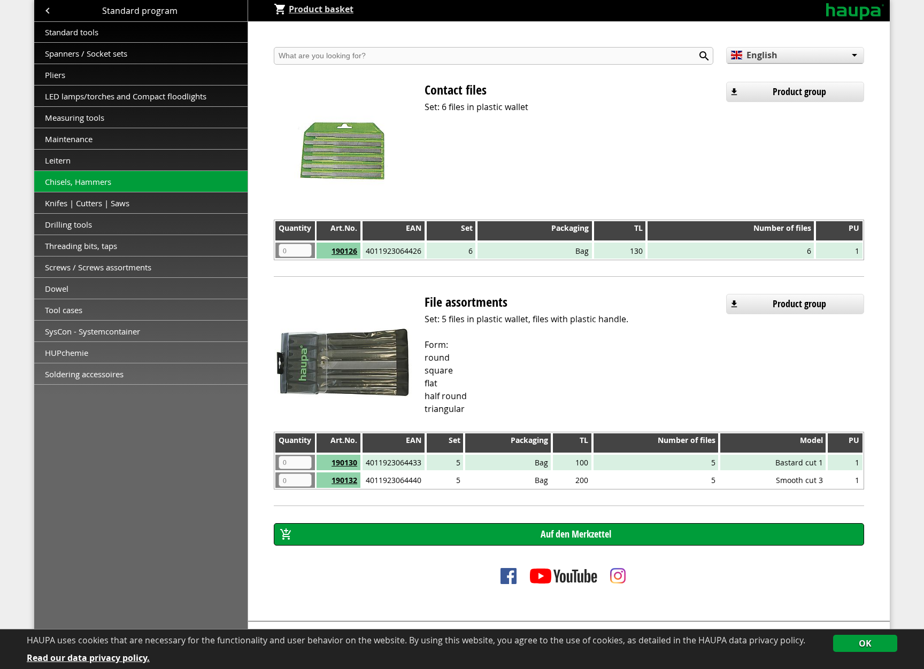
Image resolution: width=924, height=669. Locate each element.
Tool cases (64, 310)
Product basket (321, 9)
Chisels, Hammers (78, 181)
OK (865, 643)
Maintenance (70, 139)
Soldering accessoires (84, 374)
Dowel (56, 288)
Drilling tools (68, 224)
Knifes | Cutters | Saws (87, 203)
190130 (344, 462)
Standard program (141, 11)
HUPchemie (66, 352)
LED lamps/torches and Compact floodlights (125, 96)
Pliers (55, 74)
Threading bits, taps (81, 245)
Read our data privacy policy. (88, 658)
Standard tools (71, 32)
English (761, 55)
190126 (344, 251)
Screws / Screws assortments (98, 267)
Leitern (59, 160)
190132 (344, 480)
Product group (799, 91)
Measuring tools (74, 117)
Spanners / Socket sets (86, 53)
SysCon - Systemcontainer (92, 331)
